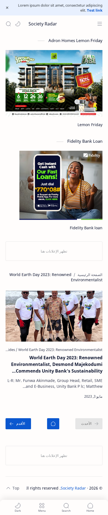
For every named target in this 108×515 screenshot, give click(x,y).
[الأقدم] (18, 423)
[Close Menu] (7, 7)
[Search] (8, 24)
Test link (94, 10)
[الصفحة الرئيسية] (53, 423)
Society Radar (43, 24)
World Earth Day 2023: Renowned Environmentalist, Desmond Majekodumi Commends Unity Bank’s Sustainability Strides (56, 364)
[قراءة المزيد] (15, 396)
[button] (18, 24)
